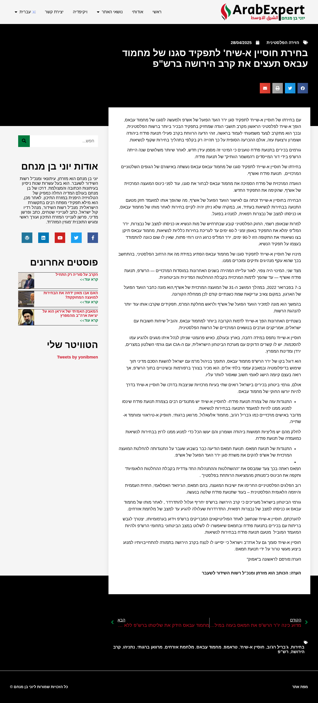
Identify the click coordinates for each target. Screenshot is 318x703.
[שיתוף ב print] (277, 88)
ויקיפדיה (80, 12)
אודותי (137, 12)
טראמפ (230, 647)
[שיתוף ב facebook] (303, 88)
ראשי (157, 12)
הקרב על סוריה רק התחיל (77, 274)
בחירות (297, 647)
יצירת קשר (54, 12)
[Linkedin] (43, 237)
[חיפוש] (24, 141)
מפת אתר (300, 687)
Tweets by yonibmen (77, 357)
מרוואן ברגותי (149, 647)
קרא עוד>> (89, 279)
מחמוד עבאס (208, 647)
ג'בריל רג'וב (278, 647)
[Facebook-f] (93, 237)
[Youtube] (60, 237)
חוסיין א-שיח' (252, 647)
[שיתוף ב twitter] (290, 88)
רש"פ (283, 651)
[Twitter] (76, 237)
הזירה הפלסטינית (283, 42)
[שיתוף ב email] (265, 88)
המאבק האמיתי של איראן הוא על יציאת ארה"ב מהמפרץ (70, 313)
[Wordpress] (27, 237)
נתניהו (129, 647)
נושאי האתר (112, 12)
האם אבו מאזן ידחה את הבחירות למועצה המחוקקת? (71, 295)
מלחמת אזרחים (179, 647)
